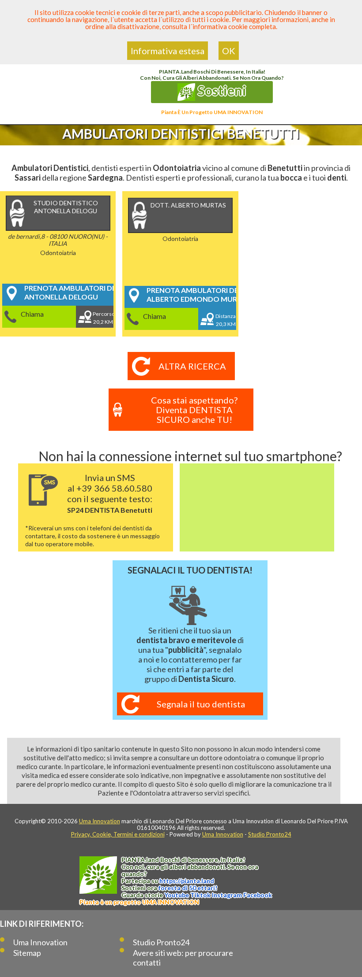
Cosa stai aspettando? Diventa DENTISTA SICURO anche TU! (194, 410)
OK (228, 50)
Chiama (32, 314)
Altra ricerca (192, 366)
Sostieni (220, 90)
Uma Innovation (99, 821)
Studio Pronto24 (269, 834)
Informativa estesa (167, 50)
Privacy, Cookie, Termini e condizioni (118, 834)
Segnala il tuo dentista (201, 704)
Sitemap (27, 953)
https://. (186, 880)
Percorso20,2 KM (103, 318)
